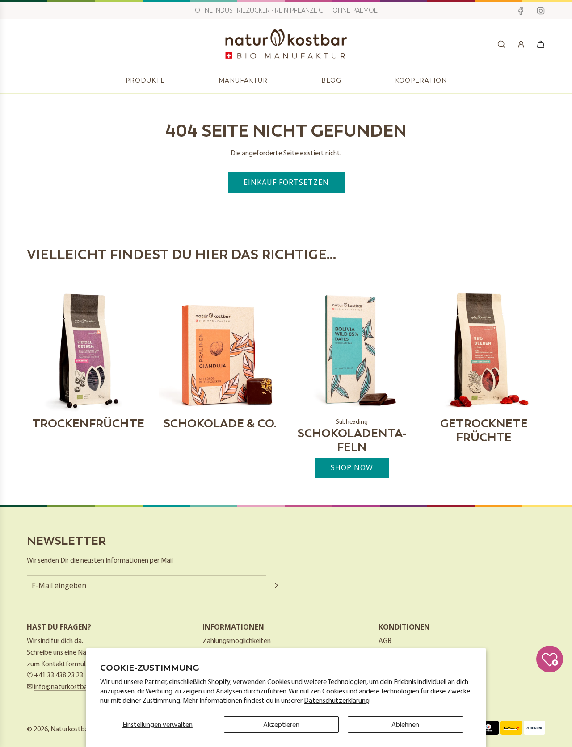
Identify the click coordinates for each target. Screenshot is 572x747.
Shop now (352, 467)
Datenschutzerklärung (337, 700)
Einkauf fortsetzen (286, 182)
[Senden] (276, 585)
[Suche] (501, 44)
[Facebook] (521, 10)
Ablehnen (405, 724)
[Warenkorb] (541, 44)
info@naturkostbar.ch (65, 686)
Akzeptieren (281, 724)
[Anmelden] (521, 44)
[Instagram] (541, 10)
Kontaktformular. (66, 663)
